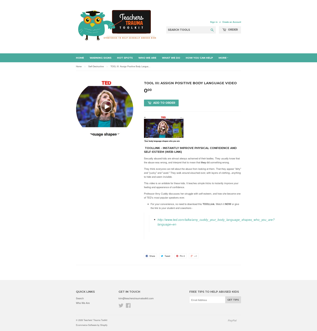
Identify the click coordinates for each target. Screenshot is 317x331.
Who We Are (147, 57)
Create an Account (231, 21)
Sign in (214, 21)
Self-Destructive (96, 66)
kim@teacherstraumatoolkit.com (136, 298)
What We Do (171, 57)
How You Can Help (199, 57)
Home (80, 57)
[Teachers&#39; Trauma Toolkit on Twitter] (121, 306)
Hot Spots (125, 57)
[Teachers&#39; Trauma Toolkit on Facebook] (128, 306)
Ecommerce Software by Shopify (91, 325)
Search (80, 298)
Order (232, 29)
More (223, 57)
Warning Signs (100, 57)
